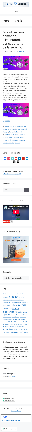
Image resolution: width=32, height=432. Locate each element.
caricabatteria (18, 135)
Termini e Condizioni (9, 400)
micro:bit (9, 317)
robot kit (15, 324)
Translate (13, 376)
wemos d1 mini (17, 332)
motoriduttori (23, 317)
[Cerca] (26, 190)
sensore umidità (8, 143)
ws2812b (26, 332)
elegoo (10, 308)
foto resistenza (8, 137)
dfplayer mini (6, 305)
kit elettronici (23, 314)
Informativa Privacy (9, 398)
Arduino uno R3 (16, 300)
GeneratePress (16, 411)
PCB (17, 319)
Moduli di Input (20, 126)
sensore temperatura (9, 326)
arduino (13, 296)
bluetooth (8, 135)
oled (13, 319)
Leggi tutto (6, 121)
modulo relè (7, 140)
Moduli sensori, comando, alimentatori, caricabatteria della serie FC (14, 39)
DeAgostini (25, 302)
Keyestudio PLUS (14, 314)
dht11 (10, 305)
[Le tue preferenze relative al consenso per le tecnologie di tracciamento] (9, 429)
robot (25, 322)
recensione (20, 321)
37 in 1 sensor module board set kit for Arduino (13, 294)
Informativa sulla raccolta (11, 420)
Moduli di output (8, 129)
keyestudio (6, 315)
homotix (18, 312)
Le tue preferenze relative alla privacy (17, 416)
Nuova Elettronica (7, 319)
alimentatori (6, 297)
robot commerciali (8, 324)
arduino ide (21, 297)
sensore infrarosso (18, 140)
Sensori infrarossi (15, 132)
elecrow (5, 309)
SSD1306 (8, 332)
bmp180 (19, 302)
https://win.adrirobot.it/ (12, 174)
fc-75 (25, 135)
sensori (17, 143)
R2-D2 (21, 319)
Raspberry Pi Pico (13, 321)
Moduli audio (9, 126)
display (15, 305)
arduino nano (7, 300)
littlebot (5, 317)
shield (11, 329)
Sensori (18, 129)
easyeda (22, 305)
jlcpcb (25, 312)
